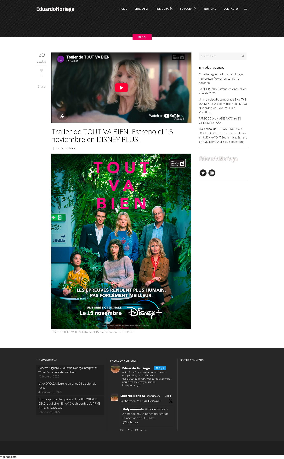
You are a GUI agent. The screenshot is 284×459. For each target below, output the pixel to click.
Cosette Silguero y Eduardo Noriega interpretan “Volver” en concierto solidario (221, 78)
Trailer (73, 148)
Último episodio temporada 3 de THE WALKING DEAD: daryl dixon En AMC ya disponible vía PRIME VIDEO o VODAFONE (69, 403)
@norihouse (154, 396)
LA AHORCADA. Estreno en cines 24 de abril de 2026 (67, 386)
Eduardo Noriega (132, 396)
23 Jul (168, 396)
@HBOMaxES (152, 401)
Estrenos (62, 148)
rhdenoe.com (8, 457)
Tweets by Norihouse (123, 360)
